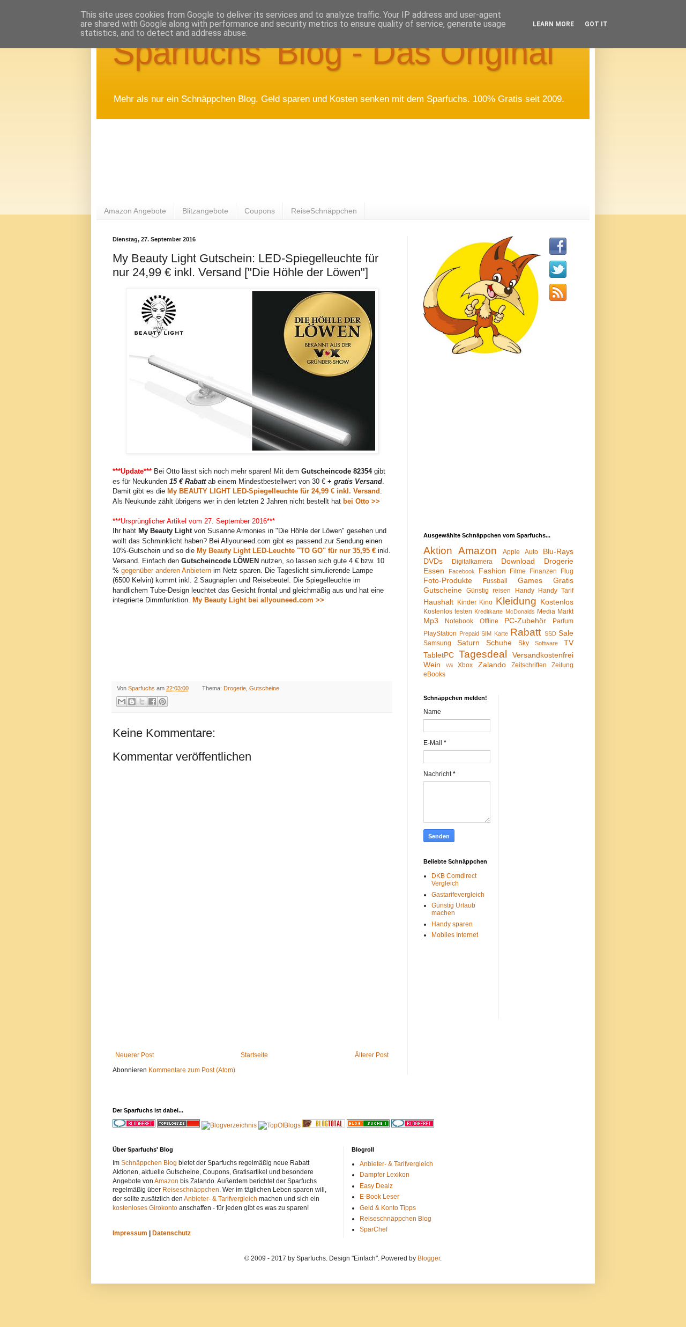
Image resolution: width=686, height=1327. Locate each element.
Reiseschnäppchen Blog (395, 1218)
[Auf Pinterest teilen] (162, 701)
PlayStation (440, 633)
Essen (433, 570)
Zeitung (562, 665)
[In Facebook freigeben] (152, 701)
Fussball (495, 581)
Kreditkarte (488, 611)
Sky (523, 643)
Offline (489, 621)
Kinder (466, 602)
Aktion (437, 550)
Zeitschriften (529, 665)
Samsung (437, 643)
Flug (567, 571)
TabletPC (438, 655)
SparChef (373, 1229)
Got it (596, 24)
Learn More (553, 24)
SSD (550, 633)
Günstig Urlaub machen (453, 909)
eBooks (434, 674)
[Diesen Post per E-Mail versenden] (121, 701)
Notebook (459, 621)
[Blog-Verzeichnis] (412, 1125)
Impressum (130, 1233)
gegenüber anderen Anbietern (166, 570)
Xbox (465, 665)
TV (568, 642)
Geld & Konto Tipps (388, 1208)
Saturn (468, 642)
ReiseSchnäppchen (324, 211)
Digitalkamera (472, 561)
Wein (432, 664)
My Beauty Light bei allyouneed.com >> (258, 600)
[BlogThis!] (131, 701)
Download (518, 561)
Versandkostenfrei (542, 655)
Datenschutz (171, 1233)
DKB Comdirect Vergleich (453, 879)
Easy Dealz (376, 1186)
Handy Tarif (555, 590)
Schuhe (499, 642)
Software (546, 643)
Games (530, 580)
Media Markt (555, 611)
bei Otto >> (361, 501)
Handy (524, 590)
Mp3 (430, 620)
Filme (518, 571)
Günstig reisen (488, 590)
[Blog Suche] (368, 1125)
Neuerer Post (134, 1055)
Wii (449, 665)
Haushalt (438, 602)
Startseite (254, 1055)
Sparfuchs (142, 688)
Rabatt (525, 632)
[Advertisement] (308, 159)
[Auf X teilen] (142, 701)
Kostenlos (556, 602)
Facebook (462, 571)
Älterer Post (372, 1055)
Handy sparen (452, 924)
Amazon (477, 550)
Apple (511, 552)
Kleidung (516, 601)
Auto (531, 552)
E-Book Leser (379, 1196)
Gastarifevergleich (457, 894)
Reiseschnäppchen (190, 1189)
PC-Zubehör (525, 620)
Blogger (428, 1258)
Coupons (259, 211)
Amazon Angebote (135, 211)
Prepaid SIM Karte (483, 633)
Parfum (563, 621)
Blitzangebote (205, 211)
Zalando (492, 664)
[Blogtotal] (323, 1125)
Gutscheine (264, 688)
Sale (565, 633)
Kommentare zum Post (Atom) (191, 1070)
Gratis (563, 580)
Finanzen (543, 571)
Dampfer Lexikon (384, 1174)
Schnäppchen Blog (149, 1163)
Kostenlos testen (447, 611)
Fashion (492, 570)
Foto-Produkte (447, 580)
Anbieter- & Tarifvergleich (220, 1199)
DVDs (433, 561)
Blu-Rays (558, 551)
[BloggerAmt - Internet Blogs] (229, 1125)
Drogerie (234, 688)
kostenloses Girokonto (145, 1208)
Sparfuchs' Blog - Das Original (333, 52)
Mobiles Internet (454, 935)
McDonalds (520, 611)
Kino (486, 602)
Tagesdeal (483, 654)
